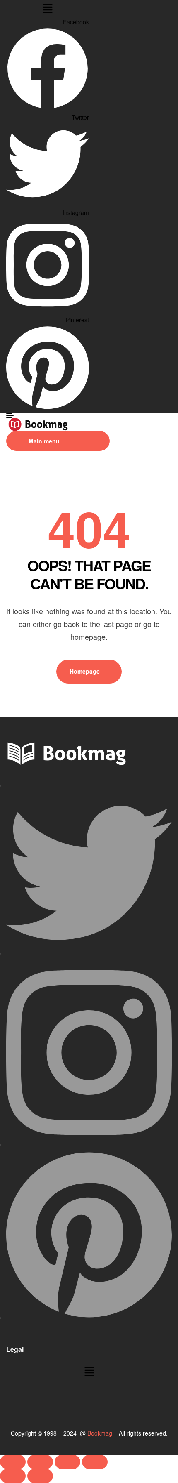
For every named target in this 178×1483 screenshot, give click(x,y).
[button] (47, 8)
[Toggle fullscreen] (40, 1462)
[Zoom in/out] (13, 1462)
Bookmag (99, 1433)
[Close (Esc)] (95, 1462)
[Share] (67, 1462)
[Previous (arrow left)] (13, 1476)
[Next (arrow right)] (40, 1476)
